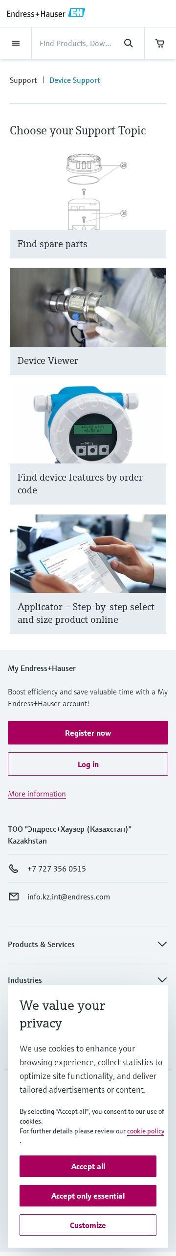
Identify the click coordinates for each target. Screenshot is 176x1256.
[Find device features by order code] (154, 457)
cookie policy (145, 1131)
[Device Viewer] (154, 334)
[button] (88, 732)
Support (23, 80)
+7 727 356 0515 (56, 868)
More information (37, 793)
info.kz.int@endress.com (68, 896)
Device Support (74, 80)
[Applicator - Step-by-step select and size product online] (154, 586)
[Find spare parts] (154, 217)
